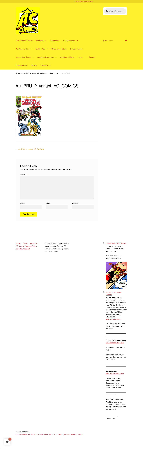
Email (48, 203)
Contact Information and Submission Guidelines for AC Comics (39, 434)
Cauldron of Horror (67, 57)
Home (20, 73)
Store (25, 243)
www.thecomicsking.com (115, 343)
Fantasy (34, 65)
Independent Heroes (23, 57)
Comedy (92, 57)
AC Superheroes (69, 40)
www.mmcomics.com (113, 319)
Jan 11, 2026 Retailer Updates (114, 293)
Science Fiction (21, 65)
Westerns (44, 65)
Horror (80, 57)
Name (22, 203)
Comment (24, 174)
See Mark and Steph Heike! (84, 1)
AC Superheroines (23, 49)
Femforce (39, 40)
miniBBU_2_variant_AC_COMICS (35, 73)
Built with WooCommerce (73, 434)
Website (75, 203)
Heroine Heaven (76, 49)
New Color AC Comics (24, 40)
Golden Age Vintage (58, 49)
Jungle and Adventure (45, 57)
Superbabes (54, 40)
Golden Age (40, 49)
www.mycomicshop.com (115, 373)
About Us (33, 243)
